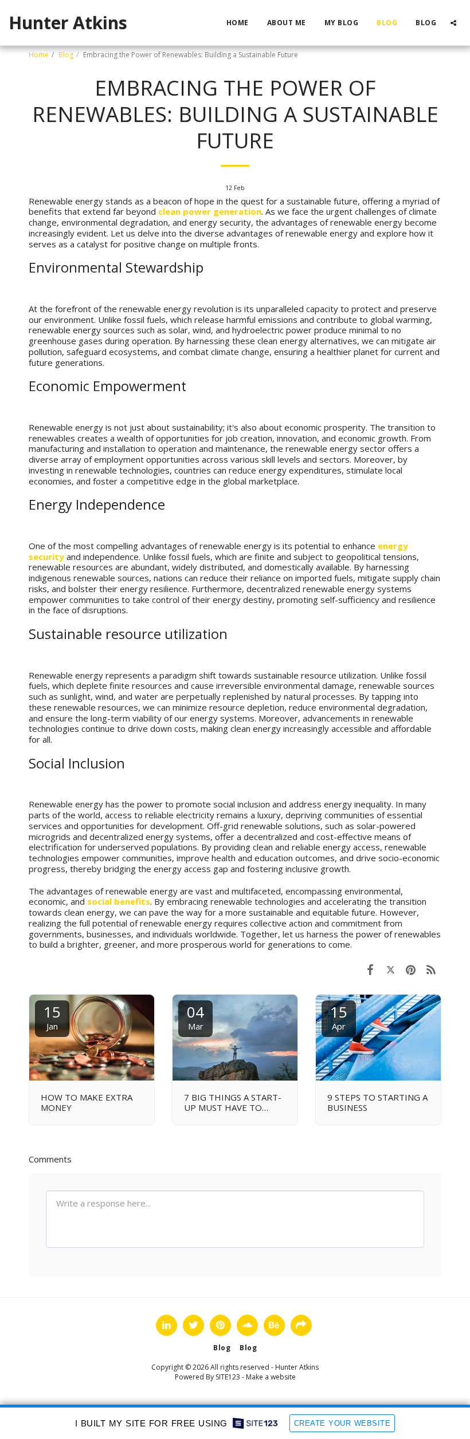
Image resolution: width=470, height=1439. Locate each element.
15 (52, 1017)
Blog (65, 55)
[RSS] (431, 969)
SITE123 (228, 1377)
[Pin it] (411, 969)
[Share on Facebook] (370, 969)
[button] (453, 22)
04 (195, 1017)
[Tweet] (391, 969)
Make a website (271, 1377)
